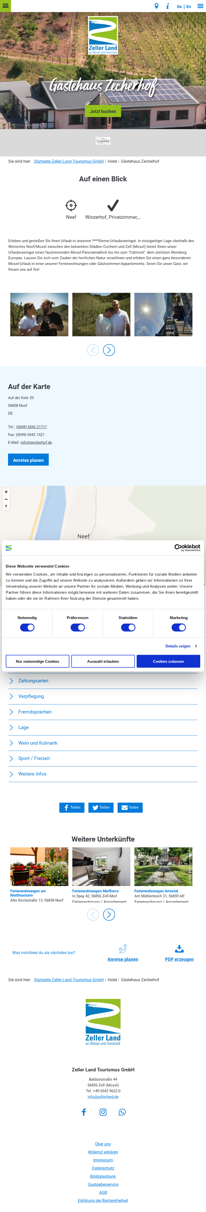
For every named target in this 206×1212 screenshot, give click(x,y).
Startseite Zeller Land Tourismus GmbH (69, 161)
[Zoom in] (6, 491)
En (188, 6)
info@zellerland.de (103, 1096)
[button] (5, 6)
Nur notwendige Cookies (37, 661)
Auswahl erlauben (103, 661)
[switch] (78, 628)
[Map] (103, 536)
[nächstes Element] (109, 350)
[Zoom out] (6, 499)
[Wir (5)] (39, 314)
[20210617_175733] (163, 314)
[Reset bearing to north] (6, 506)
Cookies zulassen (168, 661)
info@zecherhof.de (36, 442)
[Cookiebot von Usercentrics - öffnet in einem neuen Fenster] (178, 548)
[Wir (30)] (101, 314)
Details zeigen (178, 646)
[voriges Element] (93, 350)
